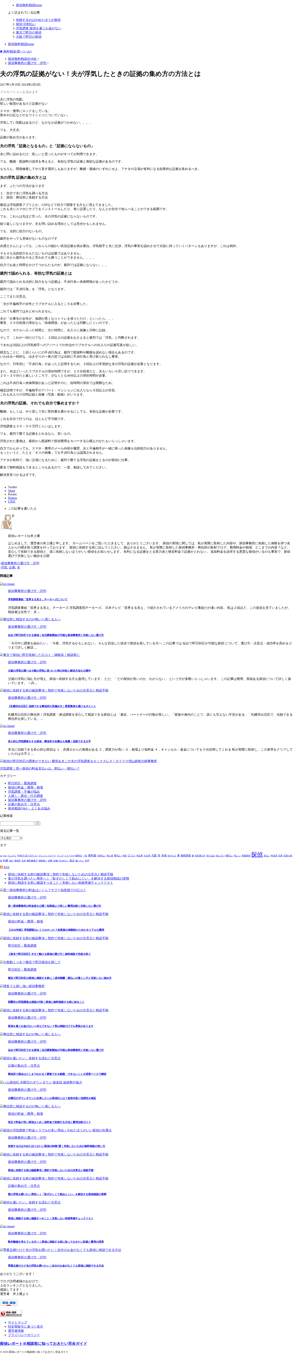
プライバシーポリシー (24, 1335)
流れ (11, 861)
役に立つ (220, 856)
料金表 (274, 856)
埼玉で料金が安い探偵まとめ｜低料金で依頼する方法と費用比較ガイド (49, 1122)
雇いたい (79, 861)
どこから (12, 856)
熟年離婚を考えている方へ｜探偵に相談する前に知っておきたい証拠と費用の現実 (56, 1241)
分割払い (101, 856)
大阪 (154, 855)
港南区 (17, 861)
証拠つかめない (61, 861)
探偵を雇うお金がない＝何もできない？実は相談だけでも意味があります (50, 1026)
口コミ (132, 855)
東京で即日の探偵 (28, 32)
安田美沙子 (200, 856)
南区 (125, 856)
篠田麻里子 (32, 861)
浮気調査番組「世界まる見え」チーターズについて (38, 599)
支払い (267, 856)
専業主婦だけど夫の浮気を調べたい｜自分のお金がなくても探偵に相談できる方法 (56, 1265)
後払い (229, 855)
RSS (6, 867)
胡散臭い (42, 861)
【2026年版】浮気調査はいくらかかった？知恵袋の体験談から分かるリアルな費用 (56, 929)
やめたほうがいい (27, 855)
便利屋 (92, 855)
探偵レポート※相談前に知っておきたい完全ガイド (43, 1343)
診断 (50, 861)
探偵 (257, 854)
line (5, 856)
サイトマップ (17, 1322)
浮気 (4, 567)
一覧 (85, 856)
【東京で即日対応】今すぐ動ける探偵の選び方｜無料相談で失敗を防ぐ (49, 953)
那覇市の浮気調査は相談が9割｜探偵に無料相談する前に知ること (46, 1001)
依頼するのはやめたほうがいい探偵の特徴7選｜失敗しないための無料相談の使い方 (56, 1146)
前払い (118, 855)
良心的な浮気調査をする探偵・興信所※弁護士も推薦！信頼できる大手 (49, 741)
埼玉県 (139, 856)
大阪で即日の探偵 (28, 36)
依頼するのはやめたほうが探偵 (38, 20)
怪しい (237, 856)
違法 (72, 860)
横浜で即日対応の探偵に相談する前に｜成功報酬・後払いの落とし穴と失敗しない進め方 (60, 977)
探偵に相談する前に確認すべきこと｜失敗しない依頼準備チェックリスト (60, 882)
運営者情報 (16, 1330)
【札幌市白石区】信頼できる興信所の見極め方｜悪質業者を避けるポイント (52, 706)
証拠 (12, 567)
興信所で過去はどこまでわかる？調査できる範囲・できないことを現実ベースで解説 (57, 1073)
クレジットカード (47, 856)
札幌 (5, 860)
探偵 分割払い (26, 24)
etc (1, 856)
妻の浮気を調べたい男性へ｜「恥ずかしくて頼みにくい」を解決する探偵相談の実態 (68, 878)
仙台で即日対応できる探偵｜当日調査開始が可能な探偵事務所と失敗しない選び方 (56, 635)
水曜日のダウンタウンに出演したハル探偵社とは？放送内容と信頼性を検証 (52, 1098)
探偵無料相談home (21, 44)
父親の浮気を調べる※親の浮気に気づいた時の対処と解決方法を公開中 (49, 670)
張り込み (210, 856)
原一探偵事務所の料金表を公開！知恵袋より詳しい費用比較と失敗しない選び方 (54, 905)
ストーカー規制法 (73, 856)
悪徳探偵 (246, 856)
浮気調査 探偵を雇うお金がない (38, 28)
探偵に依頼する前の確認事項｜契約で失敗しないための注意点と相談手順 (60, 874)
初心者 (110, 856)
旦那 (280, 856)
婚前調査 (186, 855)
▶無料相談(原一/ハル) (15, 51)
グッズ (60, 856)
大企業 (147, 856)
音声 (87, 861)
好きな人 (172, 856)
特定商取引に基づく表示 (25, 1326)
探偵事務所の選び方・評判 (20, 563)
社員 (24, 861)
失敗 (164, 855)
